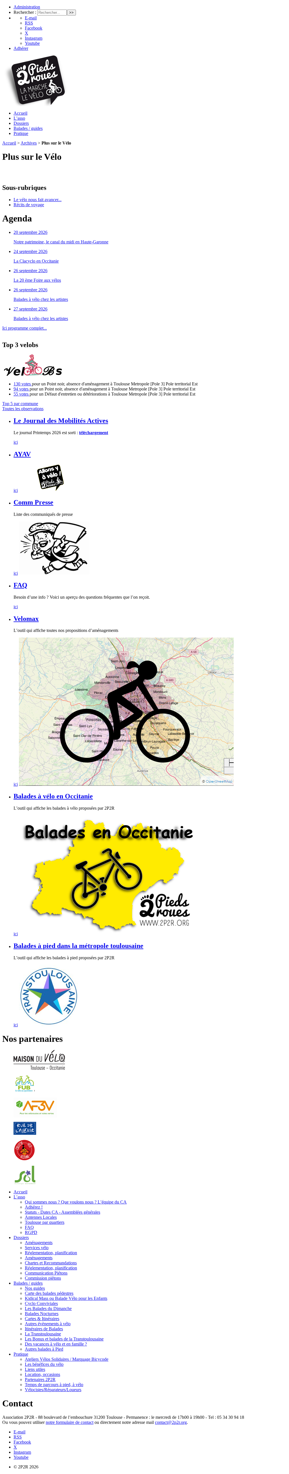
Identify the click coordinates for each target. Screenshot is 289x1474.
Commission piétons (43, 1278)
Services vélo (37, 1247)
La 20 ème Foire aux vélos (37, 280)
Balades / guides (28, 128)
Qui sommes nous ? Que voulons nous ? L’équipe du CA (76, 1202)
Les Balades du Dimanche (48, 1308)
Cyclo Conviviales (41, 1303)
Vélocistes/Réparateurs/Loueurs (53, 1389)
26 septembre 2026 (30, 270)
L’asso (19, 118)
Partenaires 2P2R (40, 1379)
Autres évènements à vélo (48, 1323)
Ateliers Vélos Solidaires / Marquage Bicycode (66, 1359)
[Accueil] (35, 104)
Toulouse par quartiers (44, 1222)
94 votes (22, 389)
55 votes (22, 394)
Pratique (21, 133)
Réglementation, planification (51, 1252)
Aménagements (38, 1242)
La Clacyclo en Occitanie (36, 261)
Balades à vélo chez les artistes (41, 299)
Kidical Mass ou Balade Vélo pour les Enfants (66, 1298)
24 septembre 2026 (30, 251)
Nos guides (35, 1288)
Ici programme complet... (24, 328)
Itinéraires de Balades (44, 1328)
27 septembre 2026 (30, 309)
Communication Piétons (46, 1273)
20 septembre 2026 (30, 232)
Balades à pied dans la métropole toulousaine (78, 945)
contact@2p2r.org (171, 1422)
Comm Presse (33, 502)
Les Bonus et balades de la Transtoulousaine (64, 1339)
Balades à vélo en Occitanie (53, 796)
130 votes (23, 383)
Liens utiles (35, 1369)
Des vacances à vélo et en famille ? (56, 1344)
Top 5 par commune (20, 403)
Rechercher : (25, 12)
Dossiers (21, 123)
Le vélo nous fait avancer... (38, 199)
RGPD (31, 1232)
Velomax (26, 618)
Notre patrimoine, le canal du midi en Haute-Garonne (61, 241)
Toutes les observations (22, 408)
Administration (27, 7)
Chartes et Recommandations (51, 1262)
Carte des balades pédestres (49, 1293)
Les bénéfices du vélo (44, 1364)
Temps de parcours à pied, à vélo (54, 1384)
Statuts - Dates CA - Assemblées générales (62, 1212)
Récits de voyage (29, 204)
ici (16, 442)
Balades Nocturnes (41, 1313)
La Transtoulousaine (43, 1333)
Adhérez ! (34, 1207)
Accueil (20, 113)
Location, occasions (42, 1374)
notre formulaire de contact (69, 1422)
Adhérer (21, 48)
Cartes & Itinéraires (42, 1318)
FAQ (20, 585)
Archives (29, 143)
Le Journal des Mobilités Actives (61, 420)
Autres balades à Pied (44, 1349)
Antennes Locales (41, 1217)
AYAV (22, 454)
